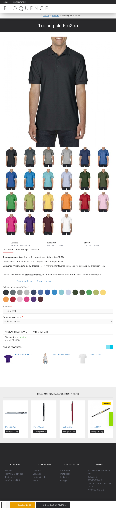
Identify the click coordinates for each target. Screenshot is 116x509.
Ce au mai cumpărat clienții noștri (58, 394)
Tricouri (55, 15)
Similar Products (12, 347)
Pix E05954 (10, 427)
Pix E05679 (38, 427)
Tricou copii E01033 (23, 354)
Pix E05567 (95, 427)
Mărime (6, 306)
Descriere (8, 249)
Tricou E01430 (95, 354)
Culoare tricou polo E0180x (15, 287)
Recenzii (35, 249)
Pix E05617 (67, 427)
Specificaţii (22, 249)
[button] (108, 347)
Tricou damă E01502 (60, 354)
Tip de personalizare (12, 317)
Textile (46, 15)
